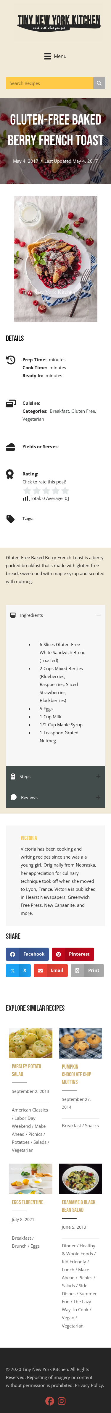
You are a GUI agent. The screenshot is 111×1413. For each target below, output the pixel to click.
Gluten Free (83, 411)
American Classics (30, 1110)
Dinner (69, 1246)
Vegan (68, 1317)
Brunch (19, 1246)
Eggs (35, 1246)
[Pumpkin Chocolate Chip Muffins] (80, 1092)
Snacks (92, 1125)
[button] (50, 1401)
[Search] (99, 83)
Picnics (35, 1134)
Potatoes (21, 1142)
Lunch (68, 1269)
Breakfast (59, 411)
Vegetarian (33, 419)
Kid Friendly (74, 1261)
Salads (39, 1142)
